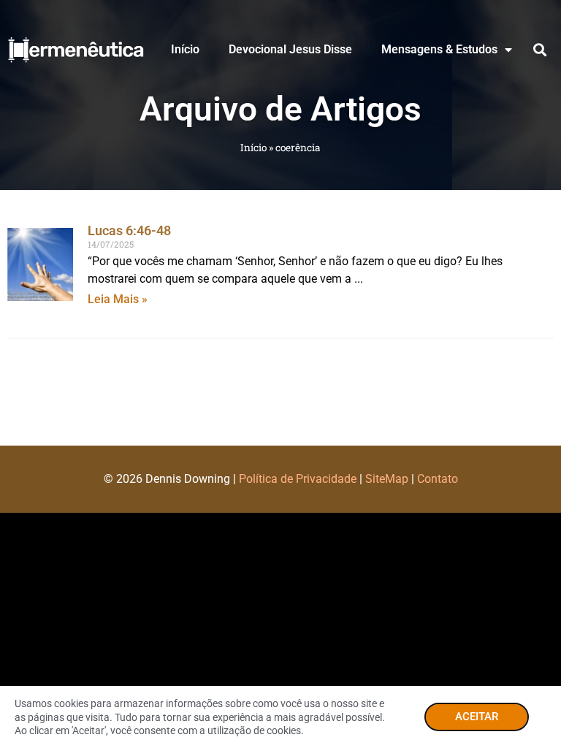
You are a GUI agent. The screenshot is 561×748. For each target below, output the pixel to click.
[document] (280, 374)
